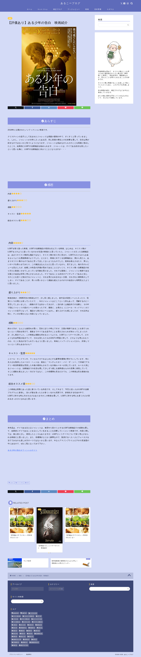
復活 (40, 627)
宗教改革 (23, 627)
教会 (23, 633)
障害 (15, 645)
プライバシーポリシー (16, 654)
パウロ (15, 619)
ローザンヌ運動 (38, 622)
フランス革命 (25, 619)
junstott (15, 613)
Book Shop (43, 9)
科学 (35, 639)
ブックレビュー (74, 9)
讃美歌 (25, 642)
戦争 (37, 630)
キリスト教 (20, 482)
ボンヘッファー (37, 619)
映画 (87, 9)
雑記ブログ (57, 9)
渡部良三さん (17, 639)
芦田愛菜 (16, 642)
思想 (15, 630)
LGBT (11, 482)
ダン (39, 616)
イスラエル (33, 613)
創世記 (39, 624)
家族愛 (32, 627)
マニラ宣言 (16, 622)
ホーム (29, 9)
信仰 (31, 624)
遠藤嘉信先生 (35, 642)
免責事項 (28, 654)
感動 (22, 630)
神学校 (27, 639)
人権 (15, 624)
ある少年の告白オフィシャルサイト (22, 450)
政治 (15, 633)
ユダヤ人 (110, 9)
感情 (30, 630)
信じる (23, 624)
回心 (15, 627)
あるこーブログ (71, 3)
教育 (30, 633)
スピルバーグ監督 (29, 616)
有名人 (23, 636)
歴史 (31, 636)
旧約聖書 (97, 9)
